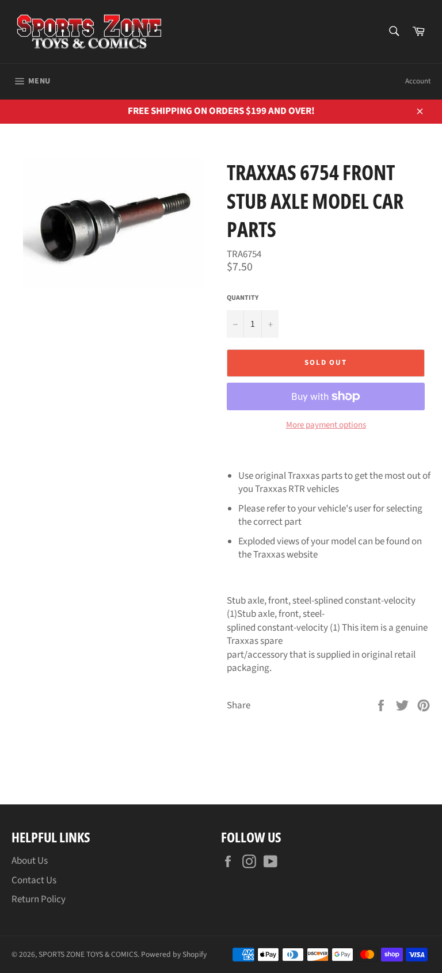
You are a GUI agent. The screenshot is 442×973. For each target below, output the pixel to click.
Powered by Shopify (174, 954)
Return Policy (39, 899)
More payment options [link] (326, 425)
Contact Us (34, 880)
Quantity (242, 298)
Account (417, 81)
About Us (30, 861)
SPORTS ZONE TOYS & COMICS (88, 954)
